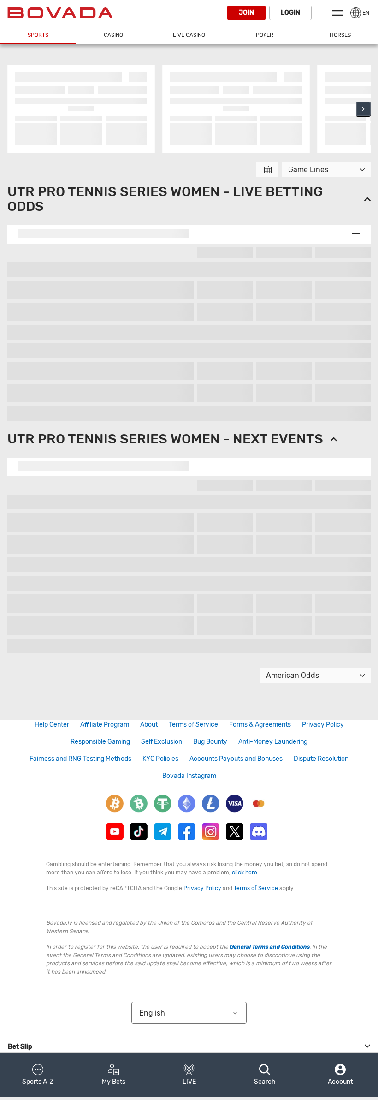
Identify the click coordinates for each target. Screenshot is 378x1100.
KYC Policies (160, 759)
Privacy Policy (323, 725)
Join (246, 13)
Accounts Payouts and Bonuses (236, 759)
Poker (264, 35)
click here (244, 872)
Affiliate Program (104, 725)
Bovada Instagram (189, 776)
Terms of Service (193, 725)
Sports (38, 35)
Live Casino (189, 35)
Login (290, 13)
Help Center (52, 725)
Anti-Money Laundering (272, 742)
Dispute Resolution (321, 759)
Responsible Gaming (100, 742)
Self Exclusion (161, 742)
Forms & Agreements (260, 725)
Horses (340, 35)
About (149, 725)
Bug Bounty (210, 742)
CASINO (113, 35)
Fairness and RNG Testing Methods (80, 759)
